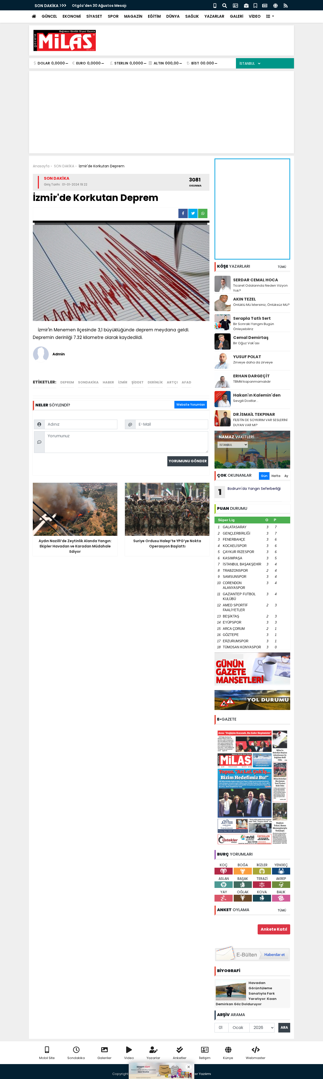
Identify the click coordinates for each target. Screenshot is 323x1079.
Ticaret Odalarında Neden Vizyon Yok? (260, 288)
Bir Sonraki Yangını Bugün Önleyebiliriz (253, 326)
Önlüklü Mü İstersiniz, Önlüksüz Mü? (261, 304)
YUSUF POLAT (247, 357)
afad (186, 382)
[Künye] (275, 5)
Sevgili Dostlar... (245, 400)
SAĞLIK (192, 16)
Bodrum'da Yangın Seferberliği (249, 492)
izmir (122, 382)
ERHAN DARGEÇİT (251, 376)
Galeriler (104, 1057)
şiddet (137, 382)
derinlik (155, 382)
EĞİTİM (154, 16)
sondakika (88, 382)
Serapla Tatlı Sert (252, 318)
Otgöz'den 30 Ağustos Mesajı (99, 5)
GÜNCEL (49, 16)
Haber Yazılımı (199, 1073)
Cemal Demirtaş (250, 337)
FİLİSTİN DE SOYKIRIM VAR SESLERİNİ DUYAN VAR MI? (260, 422)
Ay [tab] (286, 476)
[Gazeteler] (265, 5)
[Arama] (224, 5)
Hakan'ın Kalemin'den (257, 395)
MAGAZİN (133, 16)
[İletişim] (235, 5)
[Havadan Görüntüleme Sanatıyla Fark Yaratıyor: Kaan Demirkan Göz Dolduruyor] (231, 990)
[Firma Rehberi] (246, 5)
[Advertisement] (198, 40)
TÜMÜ (282, 267)
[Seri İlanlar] (255, 5)
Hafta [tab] (276, 476)
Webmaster (255, 1057)
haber (108, 382)
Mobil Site (47, 1057)
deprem (67, 382)
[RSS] (285, 5)
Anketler (179, 1057)
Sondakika (76, 1057)
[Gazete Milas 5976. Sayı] (252, 787)
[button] (270, 16)
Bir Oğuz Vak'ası (246, 343)
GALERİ (236, 16)
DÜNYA (173, 16)
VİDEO (255, 16)
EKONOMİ (72, 16)
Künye (228, 1057)
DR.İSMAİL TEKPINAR (254, 414)
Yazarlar (153, 1057)
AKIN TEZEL (244, 299)
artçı (172, 382)
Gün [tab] (264, 476)
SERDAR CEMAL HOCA (255, 280)
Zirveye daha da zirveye (253, 362)
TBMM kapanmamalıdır (252, 381)
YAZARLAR (214, 16)
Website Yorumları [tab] (190, 404)
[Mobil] (215, 5)
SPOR (113, 16)
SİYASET (94, 16)
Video (129, 1057)
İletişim (204, 1057)
